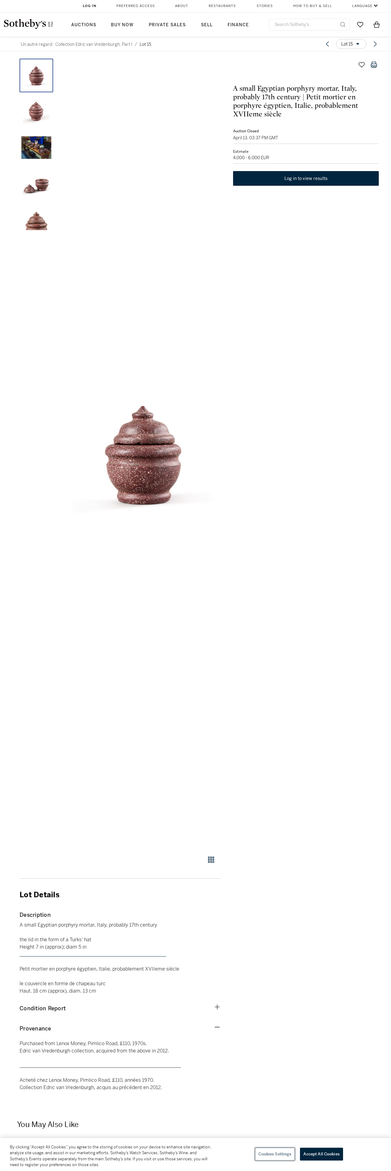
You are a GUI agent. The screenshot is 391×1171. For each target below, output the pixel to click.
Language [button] (362, 6)
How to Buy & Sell (312, 6)
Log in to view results (306, 178)
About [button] (181, 6)
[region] (195, 1154)
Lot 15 (145, 44)
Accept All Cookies (321, 1154)
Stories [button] (265, 6)
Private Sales (167, 24)
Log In (90, 6)
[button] (143, 454)
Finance (238, 24)
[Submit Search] (342, 24)
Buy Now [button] (122, 24)
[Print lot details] (374, 65)
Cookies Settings (274, 1154)
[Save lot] (362, 65)
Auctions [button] (83, 24)
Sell (207, 24)
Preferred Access (135, 6)
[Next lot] (375, 44)
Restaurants (222, 6)
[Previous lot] (327, 44)
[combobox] (309, 25)
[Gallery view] (211, 860)
